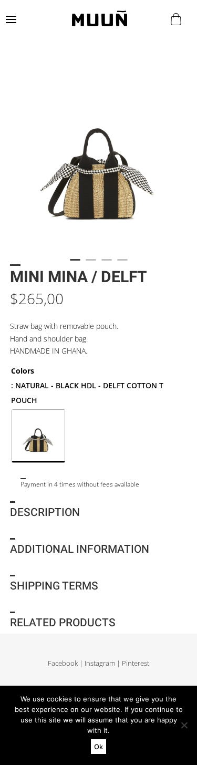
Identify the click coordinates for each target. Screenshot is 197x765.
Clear (17, 469)
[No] (184, 725)
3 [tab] (106, 264)
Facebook (63, 663)
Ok (98, 746)
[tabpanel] (98, 155)
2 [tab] (91, 264)
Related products (63, 623)
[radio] (38, 436)
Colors (22, 371)
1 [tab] (75, 264)
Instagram (100, 663)
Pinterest (135, 663)
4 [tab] (122, 264)
